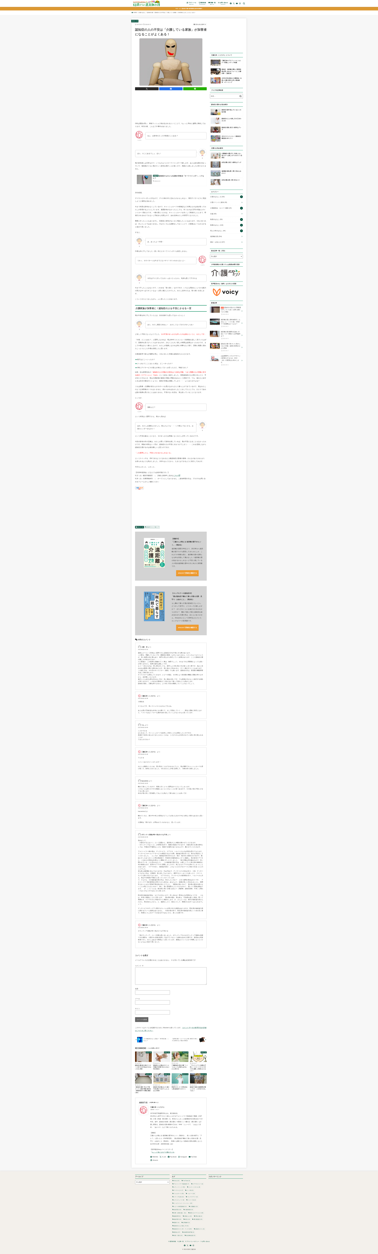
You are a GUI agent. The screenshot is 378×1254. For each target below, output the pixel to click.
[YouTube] (237, 3)
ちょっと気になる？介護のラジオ (163, 1152)
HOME (135, 12)
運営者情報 (173, 1241)
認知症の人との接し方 (153, 527)
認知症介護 (150, 12)
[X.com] (234, 3)
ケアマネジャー (198, 1184)
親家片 (176, 1222)
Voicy (176, 1180)
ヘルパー (191, 1193)
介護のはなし (142, 12)
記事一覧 (181, 1241)
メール (137, 999)
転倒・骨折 (178, 1235)
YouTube (186, 1180)
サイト (137, 1008)
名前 (136, 989)
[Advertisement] (171, 105)
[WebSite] (154, 1157)
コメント (139, 965)
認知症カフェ (200, 1229)
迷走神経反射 (190, 1235)
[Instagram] (240, 3)
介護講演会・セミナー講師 (221, 208)
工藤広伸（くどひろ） (149, 696)
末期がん (188, 1216)
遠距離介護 (216, 236)
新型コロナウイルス (196, 1213)
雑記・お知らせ (217, 242)
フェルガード (179, 1193)
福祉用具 (177, 1219)
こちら (176, 475)
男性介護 (198, 1216)
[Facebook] (231, 3)
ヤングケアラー (192, 1197)
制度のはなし (216, 219)
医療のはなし (216, 225)
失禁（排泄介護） (180, 1213)
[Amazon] (154, 1160)
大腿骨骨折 (189, 1209)
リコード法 (192, 1200)
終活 (187, 1219)
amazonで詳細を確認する (187, 573)
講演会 (177, 1232)
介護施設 (194, 1206)
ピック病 (190, 1190)
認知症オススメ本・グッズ (183, 1229)
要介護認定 (198, 1219)
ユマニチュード (179, 1200)
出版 (213, 214)
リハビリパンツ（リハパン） (183, 1203)
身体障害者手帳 (189, 1232)
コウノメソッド (179, 1187)
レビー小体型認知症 (180, 1206)
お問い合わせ (206, 1241)
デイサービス (178, 1190)
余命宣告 (177, 1209)
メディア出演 (179, 1197)
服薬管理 (177, 1216)
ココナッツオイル (194, 1187)
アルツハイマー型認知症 (181, 1184)
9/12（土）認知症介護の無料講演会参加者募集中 (189, 8)
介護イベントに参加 (218, 202)
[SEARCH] (244, 3)
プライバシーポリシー (192, 1241)
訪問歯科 (186, 1222)
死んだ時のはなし (218, 231)
